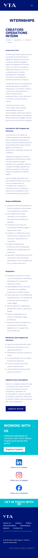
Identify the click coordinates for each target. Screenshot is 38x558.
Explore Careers (14, 449)
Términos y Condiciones (24, 531)
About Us (7, 523)
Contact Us (17, 528)
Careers (18, 523)
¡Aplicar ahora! (15, 408)
